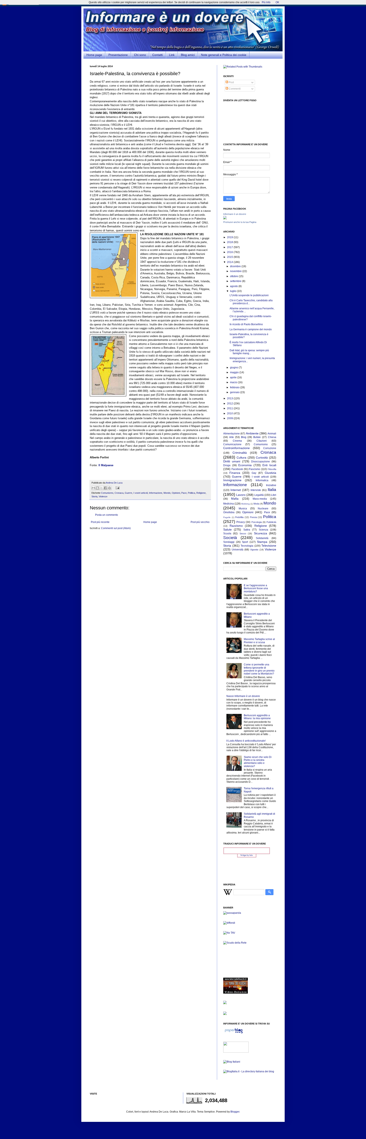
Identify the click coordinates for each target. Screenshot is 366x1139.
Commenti (234, 88)
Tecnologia (247, 545)
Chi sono (140, 55)
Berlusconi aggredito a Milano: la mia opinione (257, 717)
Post (231, 82)
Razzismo (236, 525)
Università (237, 549)
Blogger (234, 1111)
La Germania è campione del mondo (251, 329)
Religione (201, 493)
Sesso (243, 533)
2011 (230, 408)
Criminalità (240, 452)
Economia (245, 465)
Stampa (262, 541)
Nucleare (263, 508)
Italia (272, 489)
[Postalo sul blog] (97, 488)
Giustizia (270, 472)
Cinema (237, 440)
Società (230, 537)
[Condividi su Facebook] (105, 488)
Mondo (167, 493)
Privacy (240, 522)
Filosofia (272, 469)
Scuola (227, 533)
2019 (230, 237)
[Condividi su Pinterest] (109, 488)
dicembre (235, 266)
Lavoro (240, 494)
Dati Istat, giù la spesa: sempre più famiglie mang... (249, 352)
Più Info (266, 2)
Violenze (103, 496)
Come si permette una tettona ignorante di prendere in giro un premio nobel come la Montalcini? (259, 669)
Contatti (157, 55)
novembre (236, 271)
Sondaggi (228, 541)
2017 (230, 247)
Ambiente (252, 433)
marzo (234, 382)
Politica (191, 493)
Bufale (257, 437)
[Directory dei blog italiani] (231, 1061)
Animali (272, 433)
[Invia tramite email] (93, 488)
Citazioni (261, 440)
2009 (230, 418)
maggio (234, 372)
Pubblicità (271, 522)
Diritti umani (231, 461)
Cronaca (119, 493)
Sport (245, 541)
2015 (230, 257)
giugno (234, 367)
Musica (243, 508)
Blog (243, 437)
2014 (230, 262)
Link (172, 55)
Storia (94, 496)
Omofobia (228, 512)
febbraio (235, 387)
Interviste (256, 490)
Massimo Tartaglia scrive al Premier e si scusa (259, 641)
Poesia (253, 517)
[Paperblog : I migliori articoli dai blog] (233, 1033)
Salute (227, 529)
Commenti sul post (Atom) (116, 528)
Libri (273, 494)
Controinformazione (236, 448)
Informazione (155, 493)
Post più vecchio (200, 522)
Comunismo (107, 493)
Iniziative (271, 485)
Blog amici (188, 55)
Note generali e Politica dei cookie (223, 55)
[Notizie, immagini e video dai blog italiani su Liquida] (236, 1051)
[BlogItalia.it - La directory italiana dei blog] (248, 1071)
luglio (233, 291)
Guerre (128, 493)
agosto (234, 286)
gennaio (235, 392)
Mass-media (260, 498)
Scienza (263, 529)
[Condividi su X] (101, 488)
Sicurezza (260, 533)
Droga (226, 465)
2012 (230, 403)
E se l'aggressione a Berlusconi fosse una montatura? (256, 588)
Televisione (268, 545)
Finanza (234, 472)
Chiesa (272, 437)
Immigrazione (232, 480)
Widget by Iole (246, 855)
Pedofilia (239, 517)
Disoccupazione (260, 461)
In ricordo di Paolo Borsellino (246, 324)
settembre (236, 281)
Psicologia (256, 522)
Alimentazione (231, 433)
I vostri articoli (140, 493)
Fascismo (254, 469)
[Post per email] (117, 488)
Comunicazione (232, 444)
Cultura (241, 457)
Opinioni (176, 493)
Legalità (259, 494)
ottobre (234, 276)
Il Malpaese (105, 465)
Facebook (237, 469)
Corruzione (269, 448)
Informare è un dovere (234, 214)
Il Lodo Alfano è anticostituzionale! (246, 740)
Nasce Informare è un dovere (243, 696)
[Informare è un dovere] (225, 218)
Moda (256, 503)
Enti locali (269, 465)
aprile (233, 377)
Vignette (254, 549)
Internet (235, 490)
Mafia (234, 498)
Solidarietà (262, 538)
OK (277, 2)
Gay (254, 472)
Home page (94, 55)
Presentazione (118, 55)
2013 (230, 398)
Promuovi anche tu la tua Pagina (239, 222)
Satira (246, 529)
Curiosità (262, 457)
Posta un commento (106, 514)
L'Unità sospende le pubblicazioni (249, 295)
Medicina (228, 503)
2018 (230, 242)
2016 (230, 252)
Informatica (262, 480)
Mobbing (245, 504)
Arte (231, 437)
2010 (230, 413)
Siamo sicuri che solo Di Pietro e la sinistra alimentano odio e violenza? (258, 762)
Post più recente (100, 522)
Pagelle (227, 517)
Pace (184, 493)
